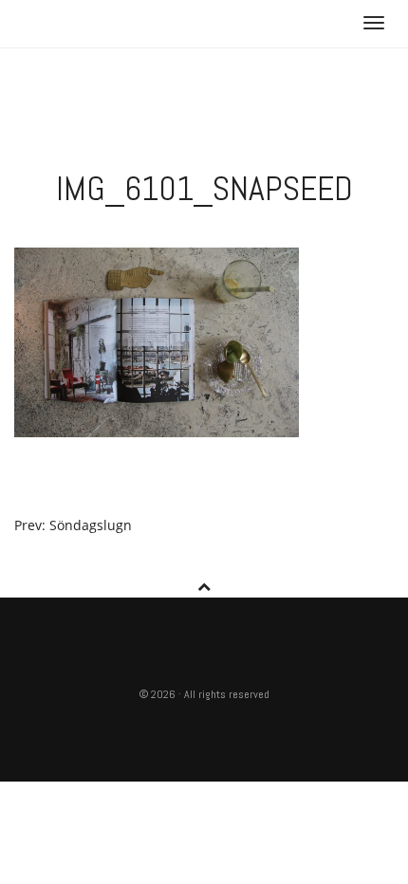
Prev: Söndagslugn (73, 525)
